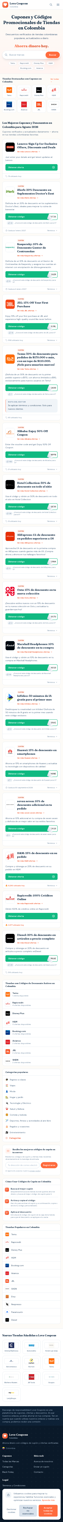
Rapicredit (24, 63)
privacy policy (34, 1171)
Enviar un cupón (41, 1466)
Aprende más (48, 1500)
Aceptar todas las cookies (48, 1510)
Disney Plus (39, 63)
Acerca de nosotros (43, 1461)
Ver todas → (54, 80)
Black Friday (8, 1472)
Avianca (39, 68)
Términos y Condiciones (13, 1485)
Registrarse (49, 1165)
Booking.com (25, 68)
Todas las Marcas (10, 1461)
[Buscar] (51, 4)
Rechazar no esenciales (28, 1510)
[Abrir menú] (58, 4)
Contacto (38, 1472)
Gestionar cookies (11, 1510)
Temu (12, 63)
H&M (51, 63)
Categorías (7, 1466)
